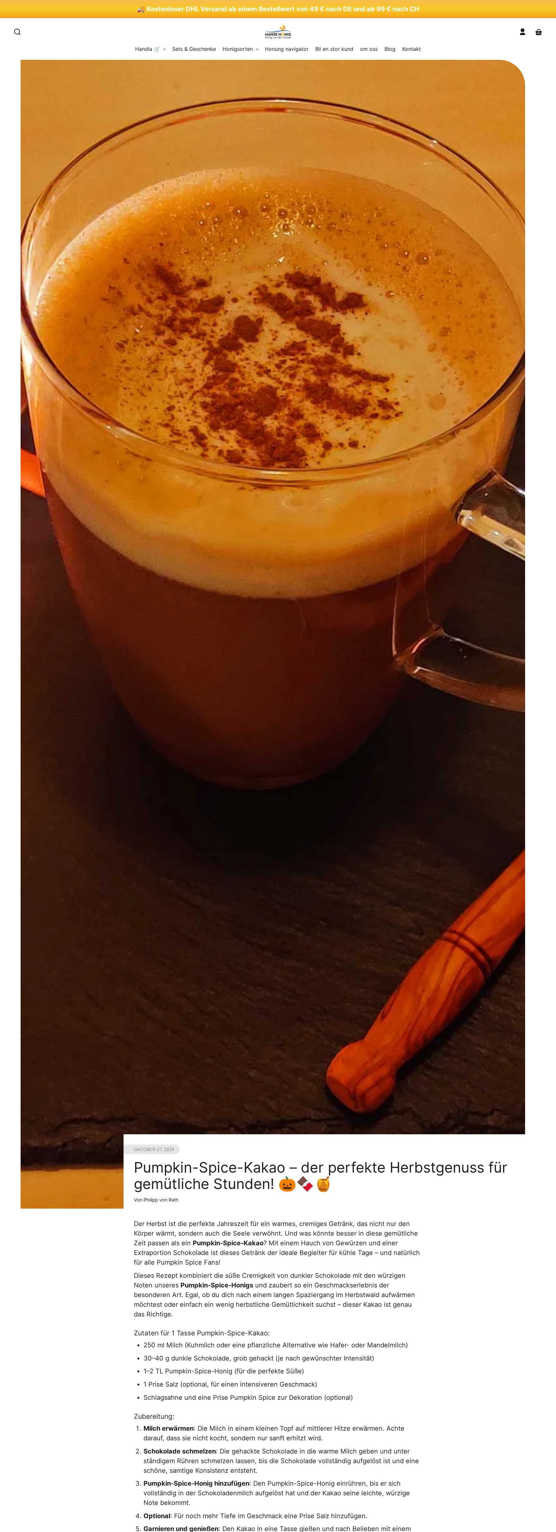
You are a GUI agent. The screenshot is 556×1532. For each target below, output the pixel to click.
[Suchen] (17, 32)
